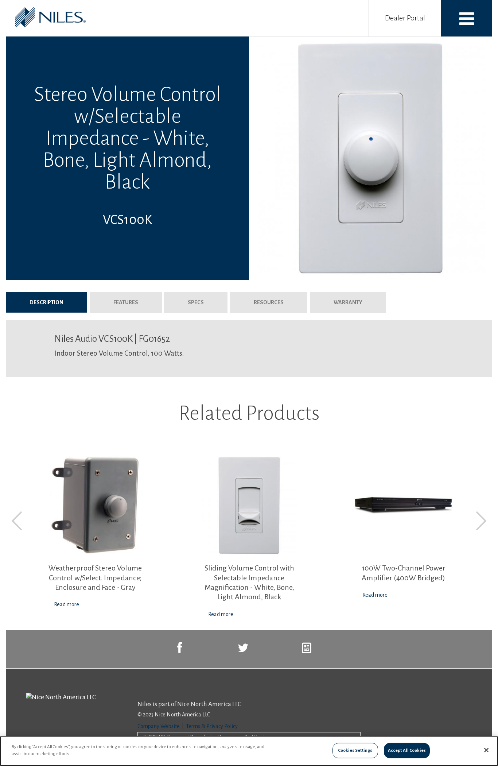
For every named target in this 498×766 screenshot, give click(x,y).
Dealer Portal (405, 18)
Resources (269, 302)
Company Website (158, 726)
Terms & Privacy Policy (212, 726)
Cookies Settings (355, 750)
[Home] (50, 25)
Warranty (348, 302)
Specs (196, 302)
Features (125, 302)
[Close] (486, 750)
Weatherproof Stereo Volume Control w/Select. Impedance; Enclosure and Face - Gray (95, 577)
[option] (95, 532)
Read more (66, 604)
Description (58, 302)
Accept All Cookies (407, 750)
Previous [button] (17, 521)
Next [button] (481, 521)
